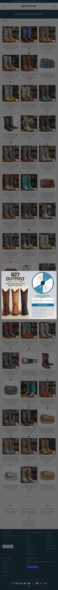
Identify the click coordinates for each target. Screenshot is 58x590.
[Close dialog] (55, 272)
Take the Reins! (42, 305)
